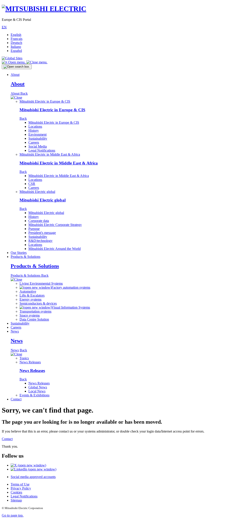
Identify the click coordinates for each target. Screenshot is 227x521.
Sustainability (37, 138)
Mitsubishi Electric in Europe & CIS (45, 101)
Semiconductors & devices (38, 303)
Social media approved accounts (33, 477)
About (15, 74)
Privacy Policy (21, 488)
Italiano (16, 47)
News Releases (30, 362)
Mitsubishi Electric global (37, 192)
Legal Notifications (41, 150)
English (16, 35)
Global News (37, 387)
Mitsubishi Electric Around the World (54, 249)
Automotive (28, 291)
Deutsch (16, 43)
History (33, 130)
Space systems (30, 315)
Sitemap (16, 500)
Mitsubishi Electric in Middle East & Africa (50, 154)
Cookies (16, 492)
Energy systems (30, 299)
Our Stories (19, 253)
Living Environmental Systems (41, 283)
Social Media (37, 146)
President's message (42, 233)
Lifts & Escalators (32, 295)
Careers (33, 142)
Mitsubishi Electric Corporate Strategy (55, 225)
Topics (24, 358)
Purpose (34, 229)
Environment (37, 134)
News (15, 331)
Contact (16, 399)
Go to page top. (12, 515)
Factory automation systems (70, 287)
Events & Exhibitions (34, 395)
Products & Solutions (25, 257)
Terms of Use (20, 484)
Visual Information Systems (70, 307)
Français (16, 39)
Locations (35, 126)
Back (24, 93)
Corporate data (38, 221)
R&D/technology (40, 241)
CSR (31, 184)
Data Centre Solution (34, 319)
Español (16, 51)
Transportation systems (35, 311)
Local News (36, 391)
